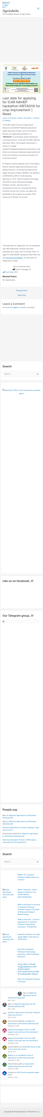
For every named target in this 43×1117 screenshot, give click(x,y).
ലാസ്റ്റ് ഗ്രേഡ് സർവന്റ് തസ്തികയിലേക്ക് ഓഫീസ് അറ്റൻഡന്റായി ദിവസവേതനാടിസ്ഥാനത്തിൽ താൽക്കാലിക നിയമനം (28, 969)
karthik (5, 827)
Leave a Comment (10, 118)
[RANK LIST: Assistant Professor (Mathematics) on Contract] (9, 880)
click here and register (14, 258)
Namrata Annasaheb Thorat (13, 840)
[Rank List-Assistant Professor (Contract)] (9, 984)
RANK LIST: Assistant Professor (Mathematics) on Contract (28, 877)
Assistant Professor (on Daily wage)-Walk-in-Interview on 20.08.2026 (29, 936)
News (20, 118)
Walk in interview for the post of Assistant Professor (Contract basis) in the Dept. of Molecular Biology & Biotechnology (29, 909)
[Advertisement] (21, 38)
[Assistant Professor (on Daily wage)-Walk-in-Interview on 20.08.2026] (9, 940)
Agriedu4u (10, 10)
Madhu (10, 1055)
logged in (16, 307)
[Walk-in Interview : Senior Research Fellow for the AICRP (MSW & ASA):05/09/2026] (9, 895)
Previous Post (21, 291)
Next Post (22, 295)
